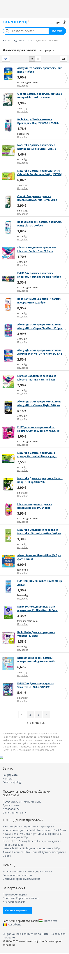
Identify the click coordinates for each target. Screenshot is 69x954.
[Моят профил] (64, 22)
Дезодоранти (11, 809)
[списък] (32, 59)
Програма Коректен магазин (21, 898)
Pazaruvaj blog (12, 782)
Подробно (22, 85)
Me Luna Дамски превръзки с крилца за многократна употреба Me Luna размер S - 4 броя (34, 828)
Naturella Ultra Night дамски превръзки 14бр (31, 848)
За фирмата (10, 775)
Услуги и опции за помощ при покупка (27, 871)
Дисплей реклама (14, 902)
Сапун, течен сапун (15, 812)
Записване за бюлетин (17, 875)
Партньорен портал (15, 894)
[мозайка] (38, 59)
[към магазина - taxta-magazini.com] (9, 73)
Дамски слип (11, 805)
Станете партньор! (17, 910)
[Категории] (51, 22)
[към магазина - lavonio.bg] (9, 561)
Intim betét (50, 920)
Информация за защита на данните (26, 934)
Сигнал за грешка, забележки (21, 878)
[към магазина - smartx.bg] (9, 99)
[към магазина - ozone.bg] (9, 150)
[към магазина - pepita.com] (9, 125)
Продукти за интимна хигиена (22, 801)
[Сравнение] (58, 22)
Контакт (8, 778)
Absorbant (14, 924)
